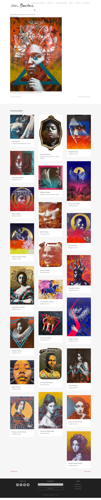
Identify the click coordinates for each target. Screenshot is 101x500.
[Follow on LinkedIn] (24, 484)
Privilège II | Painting (16, 351)
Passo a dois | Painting (45, 338)
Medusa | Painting (16, 214)
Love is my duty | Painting (46, 382)
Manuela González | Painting (75, 463)
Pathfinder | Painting (45, 192)
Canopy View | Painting (74, 203)
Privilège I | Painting (73, 339)
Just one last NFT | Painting (46, 301)
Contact (78, 3)
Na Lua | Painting (72, 245)
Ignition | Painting (44, 232)
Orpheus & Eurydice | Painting (19, 256)
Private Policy (78, 489)
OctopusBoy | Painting (73, 288)
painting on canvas (26, 143)
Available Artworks (61, 3)
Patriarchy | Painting (45, 270)
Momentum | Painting (45, 154)
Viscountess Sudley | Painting (47, 431)
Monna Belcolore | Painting (18, 307)
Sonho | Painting (15, 141)
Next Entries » (87, 471)
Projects (50, 3)
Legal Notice (78, 484)
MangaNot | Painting (73, 151)
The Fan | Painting (72, 385)
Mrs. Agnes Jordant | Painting (19, 432)
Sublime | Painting (16, 387)
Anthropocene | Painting (17, 177)
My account (85, 3)
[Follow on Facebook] (17, 484)
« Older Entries (13, 471)
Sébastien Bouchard (38, 3)
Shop (70, 3)
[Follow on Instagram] (28, 484)
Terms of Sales (78, 486)
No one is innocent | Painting (75, 422)
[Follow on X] (21, 484)
